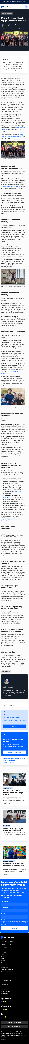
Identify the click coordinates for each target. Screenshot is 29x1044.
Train (2, 958)
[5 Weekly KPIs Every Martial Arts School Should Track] (14, 825)
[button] (26, 7)
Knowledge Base (5, 973)
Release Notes (4, 976)
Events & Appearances (7, 971)
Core (2, 954)
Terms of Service (5, 991)
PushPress (18, 491)
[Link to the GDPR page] (14, 1026)
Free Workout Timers (6, 978)
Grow (2, 956)
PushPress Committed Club (10, 186)
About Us (3, 987)
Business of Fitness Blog (7, 969)
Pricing (3, 960)
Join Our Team (4, 989)
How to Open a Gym (6, 980)
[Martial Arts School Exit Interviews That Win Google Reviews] (14, 788)
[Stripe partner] (14, 1022)
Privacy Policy (4, 993)
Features (3, 962)
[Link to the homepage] (6, 7)
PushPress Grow (8, 497)
